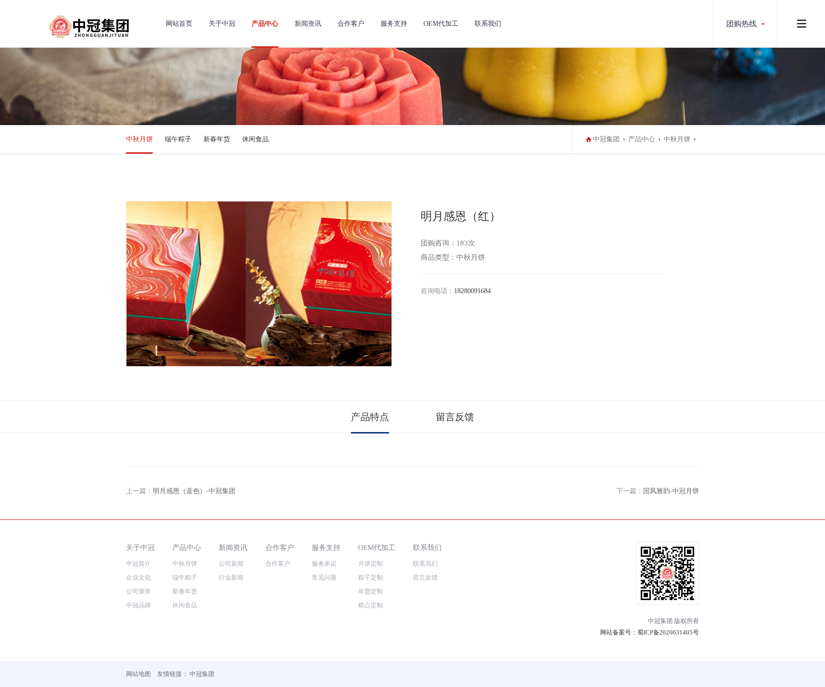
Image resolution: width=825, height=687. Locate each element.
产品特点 (370, 417)
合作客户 (351, 23)
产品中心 (265, 23)
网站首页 (179, 23)
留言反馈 (455, 417)
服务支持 (394, 23)
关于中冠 (222, 23)
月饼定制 (370, 563)
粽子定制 (370, 577)
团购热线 (741, 24)
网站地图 (138, 673)
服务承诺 (324, 563)
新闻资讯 (308, 23)
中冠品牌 (138, 605)
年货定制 (370, 591)
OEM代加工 (440, 23)
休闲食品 (255, 139)
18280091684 (472, 291)
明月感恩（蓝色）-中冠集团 (194, 491)
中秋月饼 (139, 139)
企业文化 (138, 577)
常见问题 (324, 577)
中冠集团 (606, 139)
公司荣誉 (138, 591)
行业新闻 (231, 577)
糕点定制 (370, 605)
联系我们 (488, 23)
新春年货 (216, 139)
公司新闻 (231, 563)
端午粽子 (178, 139)
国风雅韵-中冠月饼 (671, 491)
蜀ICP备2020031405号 (668, 632)
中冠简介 (138, 563)
